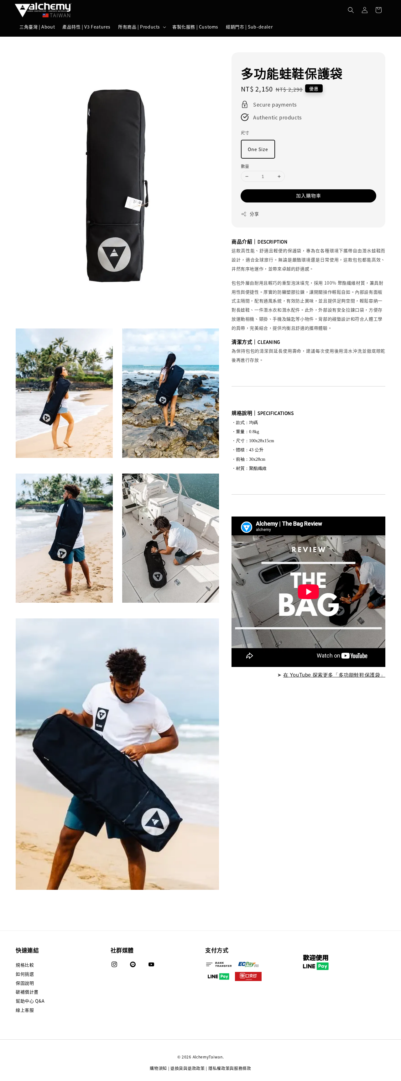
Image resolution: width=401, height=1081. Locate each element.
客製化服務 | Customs (195, 27)
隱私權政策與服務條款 (229, 1068)
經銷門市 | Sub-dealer (249, 27)
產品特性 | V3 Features (86, 27)
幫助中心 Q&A (30, 1001)
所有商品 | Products (139, 26)
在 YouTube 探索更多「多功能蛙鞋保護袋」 (334, 675)
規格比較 (25, 965)
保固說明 (25, 983)
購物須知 (158, 1068)
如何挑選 (25, 974)
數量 (245, 166)
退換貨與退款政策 (187, 1068)
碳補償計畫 (27, 992)
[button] (351, 10)
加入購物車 (308, 195)
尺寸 (245, 132)
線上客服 (25, 1010)
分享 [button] (254, 214)
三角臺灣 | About (37, 27)
